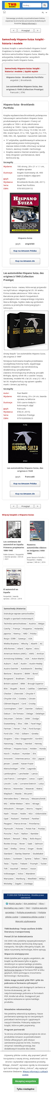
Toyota (14, 863)
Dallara (38, 708)
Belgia (41, 623)
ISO (34, 758)
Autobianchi (26, 668)
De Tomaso (18, 713)
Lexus (32, 778)
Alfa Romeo (9, 648)
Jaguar (41, 758)
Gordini (38, 738)
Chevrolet (18, 693)
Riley (25, 838)
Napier (38, 808)
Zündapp (28, 883)
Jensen (7, 763)
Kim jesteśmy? (30, 903)
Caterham (42, 688)
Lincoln (7, 783)
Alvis (36, 648)
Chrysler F (30, 693)
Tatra (44, 858)
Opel (6, 818)
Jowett (15, 763)
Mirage (36, 803)
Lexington (22, 778)
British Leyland (11, 683)
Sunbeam (17, 858)
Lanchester (24, 773)
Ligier (40, 778)
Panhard (25, 818)
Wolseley (8, 883)
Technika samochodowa (15, 623)
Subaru (7, 858)
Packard (14, 818)
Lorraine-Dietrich (28, 783)
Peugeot (8, 823)
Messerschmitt (38, 798)
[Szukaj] (44, 5)
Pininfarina (34, 823)
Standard (8, 853)
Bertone (7, 673)
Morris (30, 808)
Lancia (35, 773)
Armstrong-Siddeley (13, 658)
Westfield (32, 878)
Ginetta (35, 733)
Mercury (25, 798)
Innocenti (8, 758)
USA (30, 638)
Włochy (24, 643)
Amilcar (40, 653)
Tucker (44, 863)
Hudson (16, 753)
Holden (33, 748)
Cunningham (10, 708)
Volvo (20, 873)
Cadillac (31, 688)
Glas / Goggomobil (24, 738)
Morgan (20, 808)
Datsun (7, 713)
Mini (28, 803)
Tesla (6, 863)
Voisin (33, 868)
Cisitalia (22, 698)
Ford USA (8, 733)
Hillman (7, 748)
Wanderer (30, 873)
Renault (16, 838)
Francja (16, 628)
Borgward (8, 678)
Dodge (36, 718)
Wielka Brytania (11, 643)
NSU (31, 813)
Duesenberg (9, 723)
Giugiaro (8, 738)
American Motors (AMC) (15, 653)
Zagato (18, 883)
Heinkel (28, 743)
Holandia (38, 628)
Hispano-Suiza (20, 748)
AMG (31, 653)
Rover (22, 843)
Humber (26, 753)
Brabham (20, 678)
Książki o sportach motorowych (18, 618)
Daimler (29, 708)
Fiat (24, 728)
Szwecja (22, 638)
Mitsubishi (9, 808)
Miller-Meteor (16, 803)
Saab (30, 843)
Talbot (37, 858)
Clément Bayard (11, 703)
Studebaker (38, 853)
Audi (16, 663)
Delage (29, 713)
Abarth (34, 643)
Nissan (14, 813)
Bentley (38, 668)
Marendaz (18, 788)
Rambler (34, 833)
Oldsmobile (40, 813)
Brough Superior (35, 683)
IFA (34, 753)
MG (5, 803)
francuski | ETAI (24, 89)
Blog (41, 903)
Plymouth (8, 828)
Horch (7, 753)
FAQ (28, 908)
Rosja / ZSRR (10, 638)
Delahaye (40, 713)
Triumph (34, 863)
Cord (23, 703)
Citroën (32, 698)
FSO (17, 733)
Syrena (28, 858)
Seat (6, 848)
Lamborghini (10, 773)
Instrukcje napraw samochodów (19, 613)
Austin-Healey (35, 663)
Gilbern (25, 733)
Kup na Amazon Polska (25, 250)
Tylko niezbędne (25, 1089)
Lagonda (31, 768)
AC (41, 643)
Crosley (32, 703)
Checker (7, 693)
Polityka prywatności (26, 912)
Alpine (29, 648)
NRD (25, 633)
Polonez (19, 828)
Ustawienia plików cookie (32, 916)
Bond (35, 673)
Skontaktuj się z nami (14, 908)
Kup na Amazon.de (25, 261)
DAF (21, 708)
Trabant (23, 863)
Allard (20, 648)
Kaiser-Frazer (27, 763)
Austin (24, 663)
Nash (6, 813)
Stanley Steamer (22, 853)
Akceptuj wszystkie (25, 1081)
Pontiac (41, 828)
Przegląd (25, 30)
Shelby (13, 848)
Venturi (24, 868)
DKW (27, 718)
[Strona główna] (4, 12)
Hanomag (8, 743)
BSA (6, 688)
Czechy (7, 628)
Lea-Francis (9, 778)
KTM (23, 768)
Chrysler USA (10, 698)
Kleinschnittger (11, 768)
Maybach (8, 793)
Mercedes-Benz (11, 798)
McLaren (28, 793)
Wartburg (20, 878)
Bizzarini (18, 673)
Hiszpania (27, 628)
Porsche (7, 833)
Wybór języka (15, 903)
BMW (27, 673)
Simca (22, 848)
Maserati (30, 788)
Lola (15, 783)
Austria (32, 623)
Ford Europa (34, 728)
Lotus (41, 783)
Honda (42, 748)
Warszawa (8, 878)
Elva (20, 723)
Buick (22, 688)
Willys (42, 878)
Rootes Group (10, 843)
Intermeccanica (22, 758)
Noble (23, 813)
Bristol (30, 678)
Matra (39, 788)
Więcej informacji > (29, 23)
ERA (26, 723)
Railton (24, 833)
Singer (31, 848)
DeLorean (8, 718)
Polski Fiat (30, 828)
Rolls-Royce (35, 838)
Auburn (7, 663)
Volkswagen (9, 873)
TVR (5, 868)
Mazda (18, 793)
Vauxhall (14, 868)
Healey (19, 743)
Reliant (7, 838)
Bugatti (13, 688)
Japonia (7, 633)
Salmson (39, 843)
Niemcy (17, 633)
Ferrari (17, 728)
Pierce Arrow (20, 823)
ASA (27, 658)
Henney (38, 743)
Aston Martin (38, 658)
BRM (23, 683)
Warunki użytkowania (25, 921)
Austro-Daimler (11, 668)
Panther (35, 818)
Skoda (39, 848)
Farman (7, 728)
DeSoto (19, 718)
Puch (16, 833)
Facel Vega (36, 723)
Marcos (7, 788)
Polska (33, 633)
